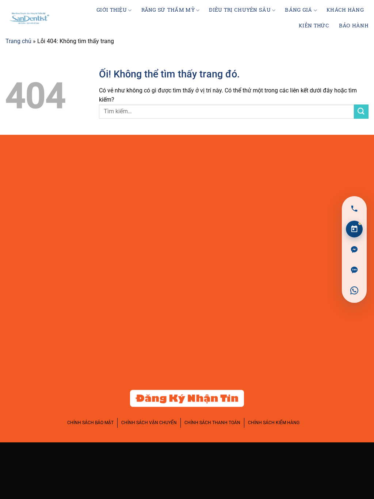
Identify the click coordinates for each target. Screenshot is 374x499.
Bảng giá (298, 10)
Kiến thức (314, 25)
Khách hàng (345, 10)
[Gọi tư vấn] (354, 208)
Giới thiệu (111, 10)
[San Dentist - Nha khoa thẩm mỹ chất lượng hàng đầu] (29, 18)
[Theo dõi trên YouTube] (361, 168)
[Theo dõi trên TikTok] (339, 168)
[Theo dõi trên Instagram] (317, 168)
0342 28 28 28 (45, 195)
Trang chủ (18, 41)
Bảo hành (354, 25)
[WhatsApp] (354, 290)
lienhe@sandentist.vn (57, 211)
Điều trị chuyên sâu (239, 10)
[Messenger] (354, 249)
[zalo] (354, 270)
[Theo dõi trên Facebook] (295, 168)
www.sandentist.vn (53, 228)
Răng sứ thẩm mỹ (168, 10)
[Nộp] (361, 111)
